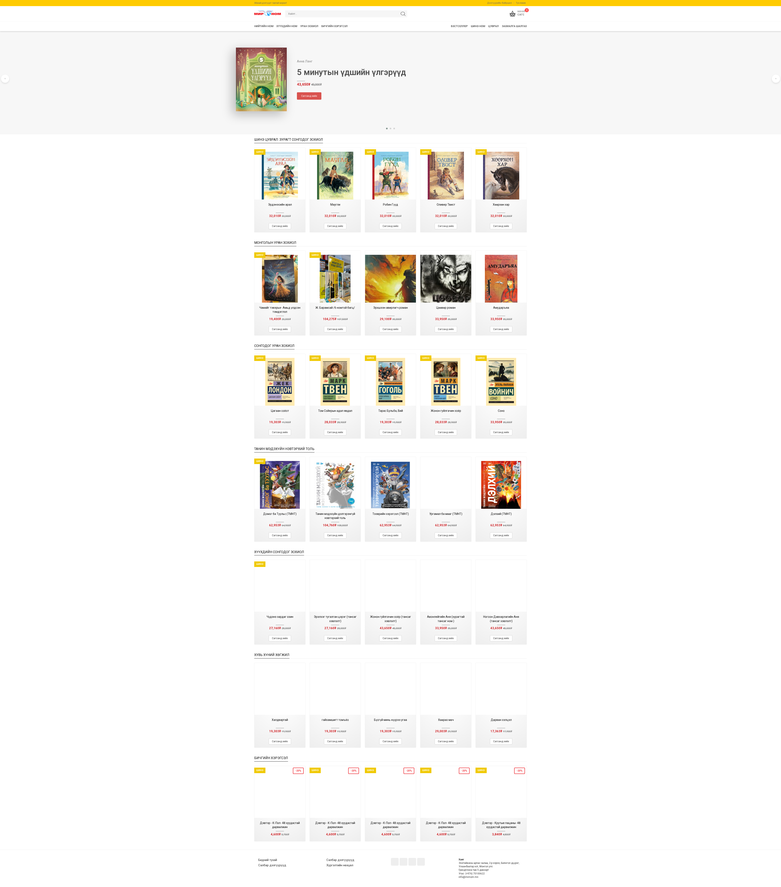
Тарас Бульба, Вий (390, 410)
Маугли (335, 204)
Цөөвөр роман (446, 307)
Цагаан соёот (280, 410)
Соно (501, 410)
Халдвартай (280, 719)
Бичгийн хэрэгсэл (271, 758)
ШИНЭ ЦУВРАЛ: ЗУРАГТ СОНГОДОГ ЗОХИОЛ (288, 140)
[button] (387, 128)
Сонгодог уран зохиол (274, 346)
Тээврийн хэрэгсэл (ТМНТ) (390, 513)
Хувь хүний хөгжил (271, 655)
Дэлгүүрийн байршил (499, 3)
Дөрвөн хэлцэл (501, 719)
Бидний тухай (267, 860)
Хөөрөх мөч (446, 719)
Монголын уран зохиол (275, 243)
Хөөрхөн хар (501, 204)
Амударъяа (501, 307)
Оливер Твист (446, 204)
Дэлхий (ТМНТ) (501, 513)
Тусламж (521, 3)
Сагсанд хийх (309, 96)
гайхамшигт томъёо (335, 719)
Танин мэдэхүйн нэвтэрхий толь (284, 449)
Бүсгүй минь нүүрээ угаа (390, 719)
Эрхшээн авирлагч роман (390, 307)
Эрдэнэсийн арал (280, 204)
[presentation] (5, 79)
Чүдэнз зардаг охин (280, 616)
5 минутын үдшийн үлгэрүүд (351, 72)
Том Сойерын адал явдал (335, 410)
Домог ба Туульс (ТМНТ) (280, 513)
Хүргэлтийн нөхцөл (339, 865)
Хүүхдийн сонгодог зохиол (279, 552)
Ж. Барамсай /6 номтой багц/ (335, 307)
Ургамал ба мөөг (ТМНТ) (445, 513)
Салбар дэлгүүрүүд (272, 865)
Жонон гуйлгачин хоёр (446, 410)
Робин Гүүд (390, 204)
